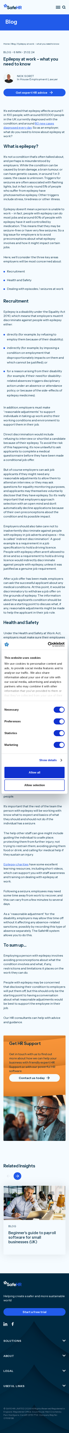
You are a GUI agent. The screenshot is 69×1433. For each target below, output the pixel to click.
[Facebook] (13, 1324)
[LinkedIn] (5, 1324)
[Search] (64, 7)
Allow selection (34, 785)
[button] (17, 1176)
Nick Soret (25, 76)
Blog (7, 52)
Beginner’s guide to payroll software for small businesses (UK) (32, 1237)
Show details (48, 760)
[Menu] (58, 7)
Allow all (34, 772)
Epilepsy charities (16, 864)
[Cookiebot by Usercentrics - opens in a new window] (49, 644)
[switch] (59, 721)
